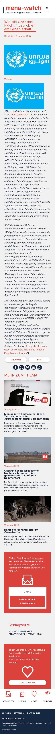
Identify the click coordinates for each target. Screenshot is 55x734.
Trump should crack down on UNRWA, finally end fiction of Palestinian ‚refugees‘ (25, 350)
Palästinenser (17, 634)
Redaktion (9, 36)
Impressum (19, 713)
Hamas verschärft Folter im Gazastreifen (21, 531)
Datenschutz (33, 713)
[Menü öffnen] (46, 8)
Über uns (6, 713)
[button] (15, 367)
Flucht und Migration (21, 631)
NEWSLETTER (8, 701)
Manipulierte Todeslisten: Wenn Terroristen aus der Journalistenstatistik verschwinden (26, 416)
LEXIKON (22, 701)
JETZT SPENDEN (27, 683)
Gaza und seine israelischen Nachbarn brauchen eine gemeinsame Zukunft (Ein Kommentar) (22, 474)
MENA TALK (47, 701)
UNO (39, 634)
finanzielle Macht (20, 114)
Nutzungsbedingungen (13, 719)
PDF (39, 359)
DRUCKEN (16, 359)
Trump (31, 634)
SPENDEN (34, 701)
